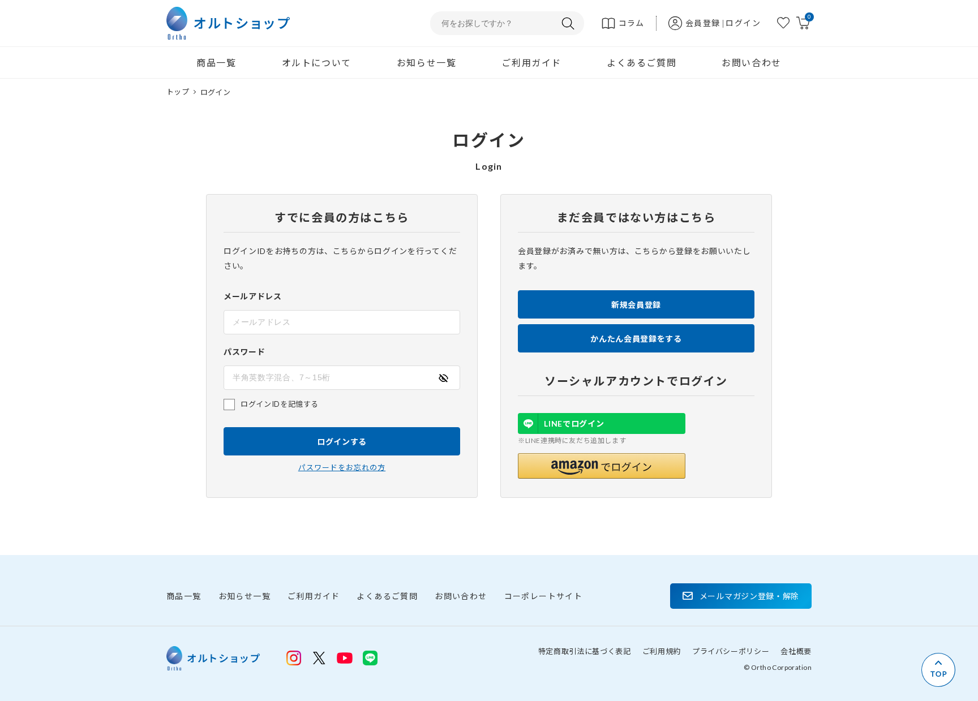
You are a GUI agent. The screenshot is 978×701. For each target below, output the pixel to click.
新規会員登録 (636, 304)
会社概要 (796, 651)
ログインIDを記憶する (280, 403)
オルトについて (316, 62)
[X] (319, 658)
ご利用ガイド (531, 62)
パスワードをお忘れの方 (341, 467)
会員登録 (702, 23)
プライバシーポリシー (731, 651)
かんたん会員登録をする (636, 338)
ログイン (743, 23)
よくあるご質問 (641, 62)
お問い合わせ (752, 62)
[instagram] (293, 658)
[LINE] (344, 657)
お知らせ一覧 (427, 62)
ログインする (342, 441)
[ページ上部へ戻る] (938, 670)
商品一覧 (216, 62)
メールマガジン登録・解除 (749, 596)
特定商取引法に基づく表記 (584, 651)
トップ (177, 91)
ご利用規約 (661, 651)
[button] (601, 466)
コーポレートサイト (543, 596)
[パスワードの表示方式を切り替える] (443, 377)
